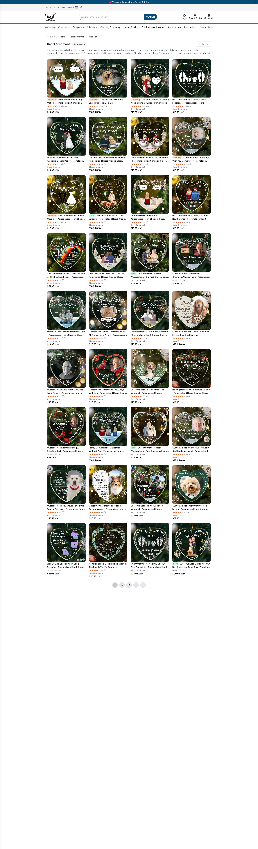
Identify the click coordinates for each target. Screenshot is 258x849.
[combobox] (111, 17)
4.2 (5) (187, 222)
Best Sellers (190, 27)
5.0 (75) (104, 106)
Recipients (78, 27)
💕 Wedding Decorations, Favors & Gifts (129, 2)
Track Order (195, 18)
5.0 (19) (62, 338)
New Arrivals (206, 27)
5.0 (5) (103, 164)
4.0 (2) (103, 570)
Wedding (50, 27)
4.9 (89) (187, 164)
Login (184, 18)
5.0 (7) (187, 396)
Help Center (50, 7)
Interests (92, 27)
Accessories (174, 27)
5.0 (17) (145, 396)
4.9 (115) (62, 222)
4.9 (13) (62, 164)
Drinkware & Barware (153, 27)
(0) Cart (208, 18)
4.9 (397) (63, 106)
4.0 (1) (103, 280)
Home (50, 36)
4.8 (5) (103, 338)
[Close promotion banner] (255, 2)
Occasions (63, 27)
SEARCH (150, 16)
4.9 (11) (145, 222)
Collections (61, 36)
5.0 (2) (103, 222)
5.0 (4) (104, 454)
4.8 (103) (146, 106)
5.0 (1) (61, 280)
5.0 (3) (145, 164)
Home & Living (131, 27)
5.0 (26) (187, 106)
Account (61, 7)
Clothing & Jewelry (110, 27)
